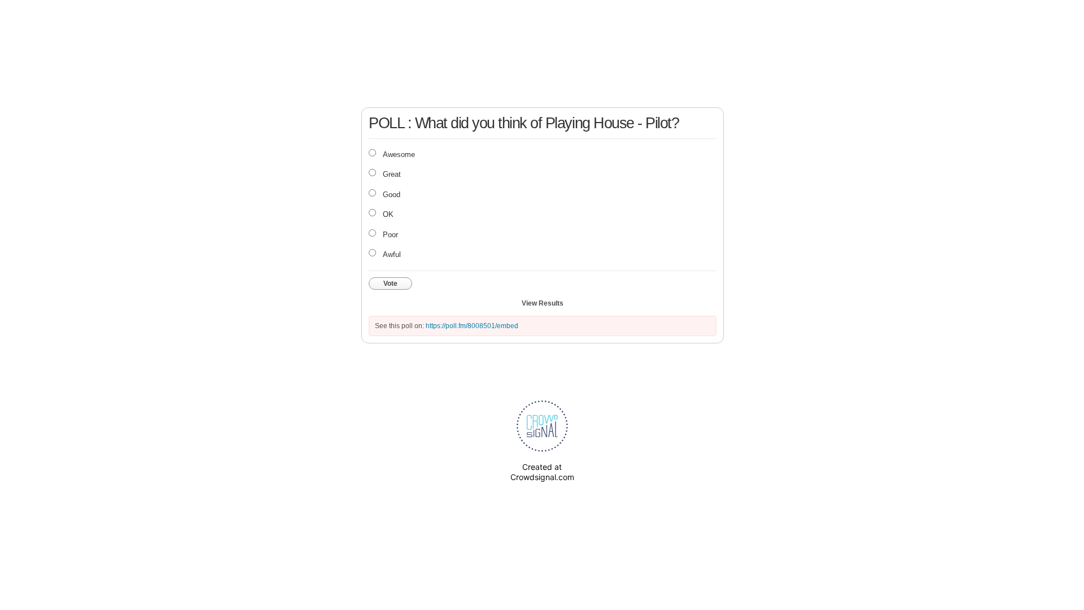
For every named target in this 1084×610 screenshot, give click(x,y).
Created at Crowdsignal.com (542, 472)
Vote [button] (390, 283)
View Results (542, 303)
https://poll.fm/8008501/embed (472, 326)
